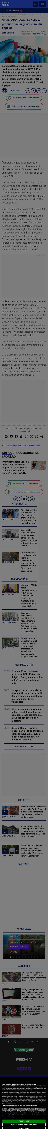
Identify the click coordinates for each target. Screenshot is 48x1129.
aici (23, 1097)
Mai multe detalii (28, 1089)
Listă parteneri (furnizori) (7, 1116)
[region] (24, 1103)
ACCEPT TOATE (24, 1121)
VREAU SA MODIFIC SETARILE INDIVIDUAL (24, 1124)
